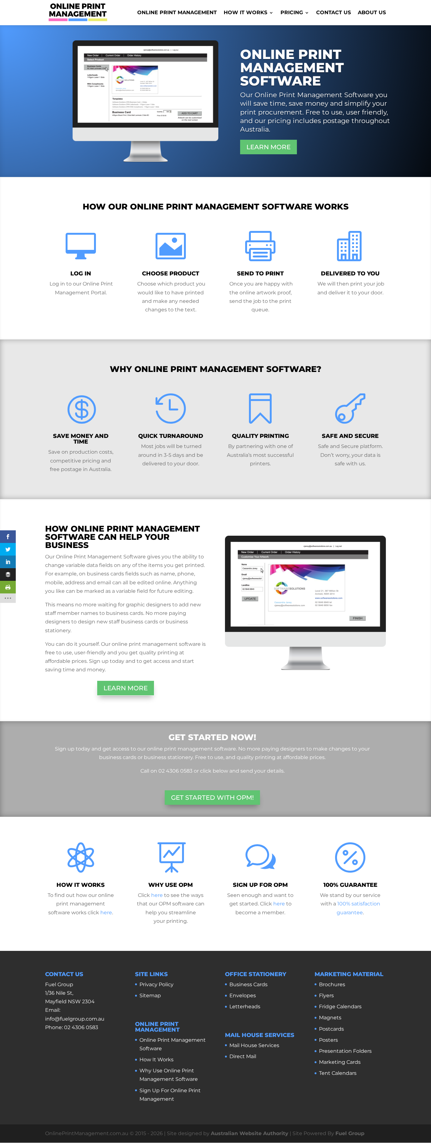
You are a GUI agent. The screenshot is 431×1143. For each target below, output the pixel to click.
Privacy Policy (156, 984)
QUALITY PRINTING (260, 436)
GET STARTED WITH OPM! (212, 797)
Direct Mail (242, 1056)
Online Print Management (177, 12)
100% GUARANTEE (350, 884)
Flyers (326, 996)
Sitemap (150, 996)
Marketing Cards (340, 1062)
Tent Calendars (338, 1073)
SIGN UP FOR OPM (260, 884)
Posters (328, 1040)
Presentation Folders (345, 1051)
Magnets (330, 1018)
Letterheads (244, 1007)
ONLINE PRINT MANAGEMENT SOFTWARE (292, 67)
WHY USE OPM (170, 884)
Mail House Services (254, 1045)
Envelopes (242, 996)
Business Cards (248, 984)
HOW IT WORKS (80, 884)
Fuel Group (349, 1133)
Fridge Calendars (340, 1007)
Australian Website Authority (249, 1133)
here (106, 913)
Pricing (291, 12)
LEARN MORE (268, 147)
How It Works (245, 12)
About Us (372, 12)
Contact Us (333, 12)
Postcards (331, 1029)
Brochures (332, 984)
